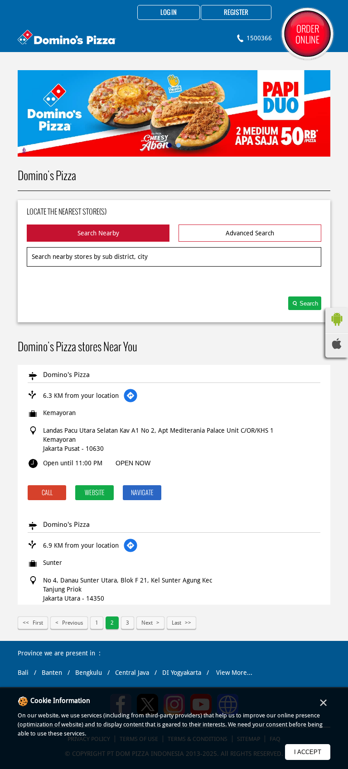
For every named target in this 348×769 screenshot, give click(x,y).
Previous (72, 623)
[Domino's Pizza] (67, 38)
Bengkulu (88, 672)
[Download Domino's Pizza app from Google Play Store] (336, 328)
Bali (23, 672)
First (38, 623)
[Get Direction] (130, 395)
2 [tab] (178, 145)
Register (236, 12)
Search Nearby (98, 233)
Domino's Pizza (66, 375)
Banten (52, 672)
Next (147, 623)
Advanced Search (250, 233)
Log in (168, 12)
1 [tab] (169, 145)
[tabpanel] (174, 113)
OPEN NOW (133, 463)
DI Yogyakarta (181, 672)
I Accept (307, 752)
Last (176, 623)
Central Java (132, 672)
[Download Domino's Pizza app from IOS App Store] (337, 346)
